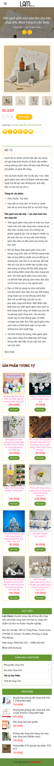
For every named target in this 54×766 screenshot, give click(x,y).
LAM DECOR (35, 762)
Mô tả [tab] (8, 150)
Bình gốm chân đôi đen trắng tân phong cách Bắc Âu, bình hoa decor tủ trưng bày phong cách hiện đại (14, 584)
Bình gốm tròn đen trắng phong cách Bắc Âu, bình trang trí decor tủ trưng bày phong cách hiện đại (14, 444)
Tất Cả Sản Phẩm (33, 27)
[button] (5, 3)
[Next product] (24, 32)
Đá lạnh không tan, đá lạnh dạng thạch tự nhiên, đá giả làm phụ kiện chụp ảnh (14, 538)
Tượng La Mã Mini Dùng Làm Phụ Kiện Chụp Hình (40, 399)
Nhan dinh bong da (12, 647)
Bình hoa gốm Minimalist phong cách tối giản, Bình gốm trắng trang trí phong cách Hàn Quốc (40, 584)
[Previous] (6, 69)
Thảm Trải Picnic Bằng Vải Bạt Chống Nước (14, 489)
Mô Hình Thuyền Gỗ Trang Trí (40, 535)
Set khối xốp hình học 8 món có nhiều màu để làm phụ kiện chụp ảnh (14, 399)
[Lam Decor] (27, 3)
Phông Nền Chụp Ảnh (14, 665)
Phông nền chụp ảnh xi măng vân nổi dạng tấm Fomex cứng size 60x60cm (40, 492)
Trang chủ (17, 27)
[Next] (47, 69)
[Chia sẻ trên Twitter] (15, 131)
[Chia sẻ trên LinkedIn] (30, 131)
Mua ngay (24, 117)
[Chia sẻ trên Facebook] (10, 131)
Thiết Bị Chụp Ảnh (12, 681)
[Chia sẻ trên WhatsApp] (4, 131)
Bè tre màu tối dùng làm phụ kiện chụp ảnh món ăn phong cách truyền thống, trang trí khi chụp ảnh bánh (40, 444)
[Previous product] (30, 32)
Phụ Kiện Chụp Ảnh (19, 125)
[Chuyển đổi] (48, 665)
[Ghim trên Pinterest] (25, 131)
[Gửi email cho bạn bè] (20, 131)
